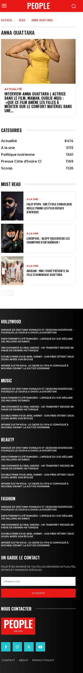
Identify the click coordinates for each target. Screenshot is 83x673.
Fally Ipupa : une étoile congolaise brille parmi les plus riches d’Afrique (49, 208)
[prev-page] (3, 293)
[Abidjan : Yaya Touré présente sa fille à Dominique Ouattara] (12, 270)
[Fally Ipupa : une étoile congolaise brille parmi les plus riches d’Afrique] (12, 206)
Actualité (13, 89)
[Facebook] (5, 646)
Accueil (6, 20)
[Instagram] (17, 646)
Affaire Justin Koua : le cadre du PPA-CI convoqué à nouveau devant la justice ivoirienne (34, 367)
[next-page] (10, 293)
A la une (32, 199)
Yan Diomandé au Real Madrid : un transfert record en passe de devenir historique (37, 349)
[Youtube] (40, 646)
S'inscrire (38, 593)
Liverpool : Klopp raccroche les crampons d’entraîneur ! (48, 240)
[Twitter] (28, 646)
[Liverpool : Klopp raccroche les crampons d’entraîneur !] (12, 238)
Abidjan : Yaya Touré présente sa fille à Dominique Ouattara (48, 272)
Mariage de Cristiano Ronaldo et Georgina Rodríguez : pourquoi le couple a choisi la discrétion (37, 331)
